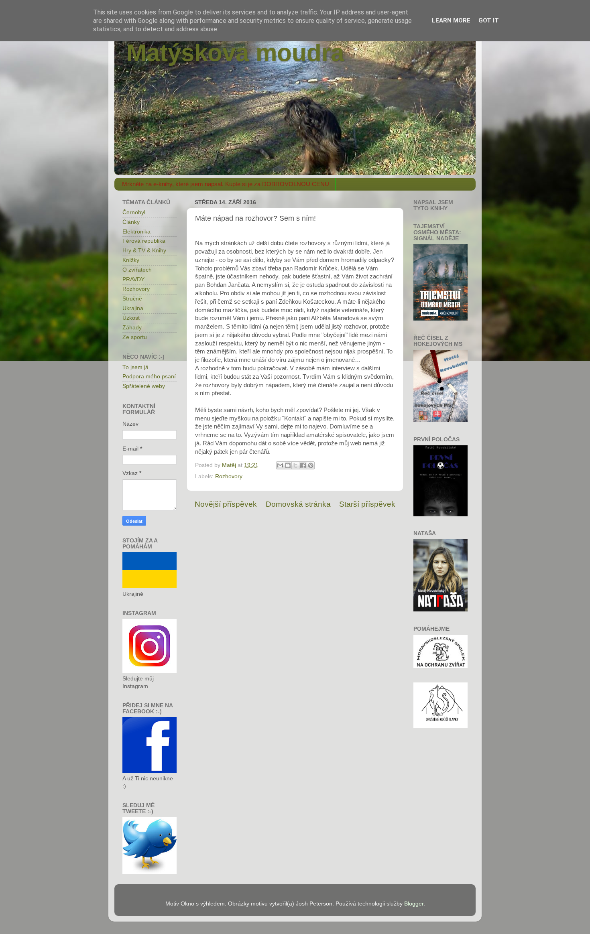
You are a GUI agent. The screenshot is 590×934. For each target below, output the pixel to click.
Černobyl (133, 212)
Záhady (132, 328)
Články (131, 222)
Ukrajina (132, 308)
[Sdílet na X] (295, 465)
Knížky (130, 260)
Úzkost (131, 318)
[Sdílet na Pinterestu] (311, 465)
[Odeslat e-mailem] (280, 465)
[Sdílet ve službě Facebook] (303, 465)
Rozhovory (228, 476)
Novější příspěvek (226, 504)
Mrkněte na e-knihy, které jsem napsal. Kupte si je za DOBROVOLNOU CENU (225, 184)
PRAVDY (133, 279)
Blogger (413, 904)
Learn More (451, 20)
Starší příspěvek (367, 504)
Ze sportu (134, 337)
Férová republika (143, 241)
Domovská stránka (298, 504)
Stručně (132, 299)
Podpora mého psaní (149, 377)
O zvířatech (137, 270)
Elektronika (136, 232)
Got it (488, 20)
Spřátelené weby (143, 386)
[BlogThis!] (288, 465)
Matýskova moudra (235, 52)
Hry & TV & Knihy (144, 251)
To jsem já (135, 367)
